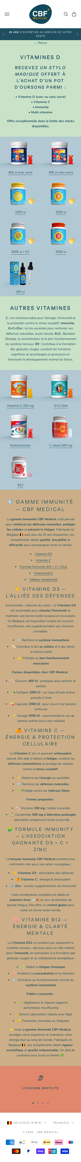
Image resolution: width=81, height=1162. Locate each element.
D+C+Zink (61, 406)
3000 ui (61, 252)
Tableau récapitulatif (43, 579)
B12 (20, 485)
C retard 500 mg (60, 445)
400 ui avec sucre (20, 172)
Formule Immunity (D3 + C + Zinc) (43, 567)
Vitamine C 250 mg (20, 406)
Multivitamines (20, 445)
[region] (40, 1085)
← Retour (40, 43)
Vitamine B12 (43, 573)
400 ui (20, 292)
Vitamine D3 (43, 554)
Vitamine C (43, 560)
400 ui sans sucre (61, 172)
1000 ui (20, 212)
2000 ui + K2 (20, 252)
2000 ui (61, 212)
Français (61, 1122)
